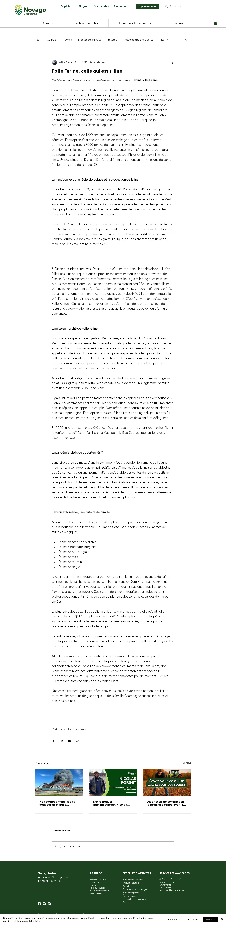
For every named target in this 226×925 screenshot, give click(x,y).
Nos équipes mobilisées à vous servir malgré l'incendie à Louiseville (57, 803)
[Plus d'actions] (172, 62)
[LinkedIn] (49, 903)
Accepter (210, 919)
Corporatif (52, 39)
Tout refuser (192, 919)
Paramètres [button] (174, 919)
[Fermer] (222, 919)
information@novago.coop (54, 877)
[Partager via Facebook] (53, 740)
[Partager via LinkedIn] (69, 740)
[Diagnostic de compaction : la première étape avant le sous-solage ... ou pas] (167, 782)
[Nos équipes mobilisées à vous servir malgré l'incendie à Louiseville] (59, 782)
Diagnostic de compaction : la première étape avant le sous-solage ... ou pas (166, 803)
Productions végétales (62, 729)
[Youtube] (44, 903)
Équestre (112, 39)
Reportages (80, 729)
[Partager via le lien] (77, 740)
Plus (162, 39)
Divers (68, 39)
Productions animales (89, 39)
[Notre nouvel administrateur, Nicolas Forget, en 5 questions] (113, 782)
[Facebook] (39, 903)
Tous (37, 39)
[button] (215, 23)
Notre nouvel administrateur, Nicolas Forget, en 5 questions (110, 803)
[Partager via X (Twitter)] (61, 740)
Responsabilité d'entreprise (138, 39)
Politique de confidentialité (26, 921)
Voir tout (187, 763)
